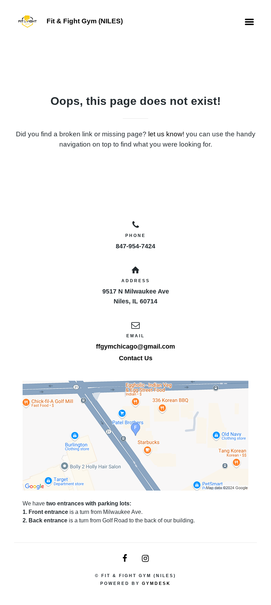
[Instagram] (145, 558)
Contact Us (135, 358)
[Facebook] (125, 558)
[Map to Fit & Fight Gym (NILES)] (135, 436)
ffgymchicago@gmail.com (135, 346)
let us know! (166, 134)
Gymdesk (156, 583)
